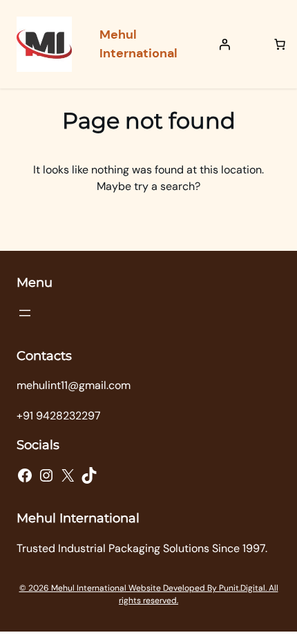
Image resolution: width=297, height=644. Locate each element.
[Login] (224, 44)
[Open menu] (25, 313)
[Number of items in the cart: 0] (280, 44)
